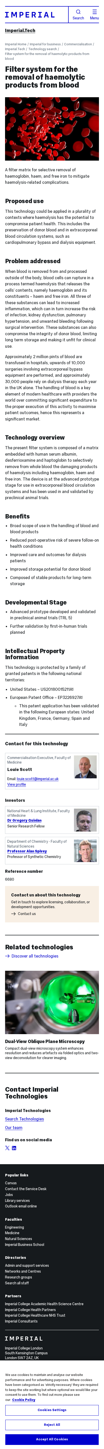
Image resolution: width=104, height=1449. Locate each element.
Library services (17, 1200)
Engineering (14, 1227)
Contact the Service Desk (25, 1189)
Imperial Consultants (21, 1321)
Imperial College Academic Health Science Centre (44, 1304)
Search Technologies (24, 1118)
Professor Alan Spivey (27, 851)
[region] (52, 1404)
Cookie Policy (23, 1400)
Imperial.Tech (20, 30)
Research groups (18, 1277)
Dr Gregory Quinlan (24, 820)
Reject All (52, 1425)
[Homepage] (37, 14)
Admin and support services (27, 1265)
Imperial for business (45, 44)
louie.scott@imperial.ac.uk (38, 779)
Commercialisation (78, 44)
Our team (13, 1127)
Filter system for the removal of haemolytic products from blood (47, 56)
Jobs (9, 1194)
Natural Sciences (18, 1238)
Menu (94, 18)
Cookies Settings (52, 1410)
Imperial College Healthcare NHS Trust (35, 1315)
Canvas (11, 1183)
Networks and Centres (23, 1271)
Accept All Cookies (52, 1439)
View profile (16, 784)
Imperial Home (16, 44)
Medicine (12, 1233)
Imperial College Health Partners (30, 1309)
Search (78, 18)
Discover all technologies (35, 956)
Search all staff (17, 1283)
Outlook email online (21, 1206)
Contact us (27, 913)
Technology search (42, 49)
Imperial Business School (24, 1244)
